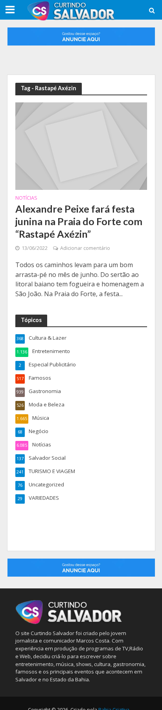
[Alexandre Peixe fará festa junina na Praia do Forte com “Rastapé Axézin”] (81, 145)
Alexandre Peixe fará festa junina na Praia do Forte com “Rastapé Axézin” (78, 221)
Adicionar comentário (85, 248)
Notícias (26, 198)
